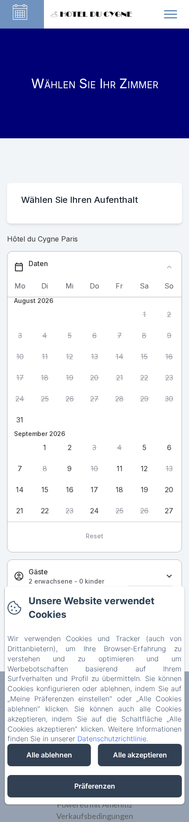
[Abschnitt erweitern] (169, 576)
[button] (144, 314)
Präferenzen (94, 786)
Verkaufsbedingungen (94, 816)
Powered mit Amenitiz (94, 804)
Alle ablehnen (49, 754)
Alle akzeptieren (140, 754)
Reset (94, 536)
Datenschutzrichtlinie (111, 738)
